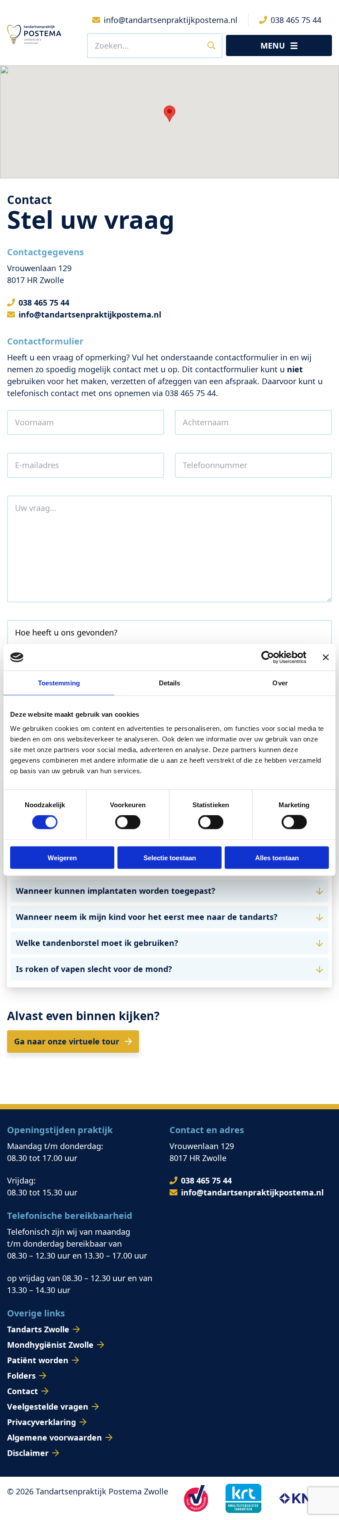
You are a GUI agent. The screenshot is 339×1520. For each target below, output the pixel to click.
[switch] (127, 822)
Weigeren (62, 857)
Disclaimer (28, 1453)
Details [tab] (170, 683)
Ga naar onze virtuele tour (67, 1041)
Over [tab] (279, 683)
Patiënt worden (37, 1360)
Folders (21, 1375)
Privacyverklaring (41, 1422)
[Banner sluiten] (326, 657)
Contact (22, 1391)
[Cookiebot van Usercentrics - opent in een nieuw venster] (267, 657)
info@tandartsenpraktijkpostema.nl (90, 314)
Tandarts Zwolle (38, 1329)
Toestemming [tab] (59, 683)
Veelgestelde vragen (47, 1406)
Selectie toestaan (169, 857)
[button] (169, 891)
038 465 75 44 (44, 302)
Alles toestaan (277, 857)
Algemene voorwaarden (54, 1437)
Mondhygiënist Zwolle (50, 1344)
